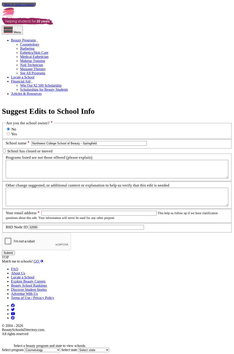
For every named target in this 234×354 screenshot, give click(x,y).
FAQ (14, 269)
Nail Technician (31, 65)
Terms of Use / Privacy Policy (32, 298)
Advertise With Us (24, 294)
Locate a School (22, 77)
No (13, 129)
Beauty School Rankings (29, 285)
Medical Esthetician (34, 57)
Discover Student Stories (29, 290)
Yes (14, 134)
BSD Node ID (17, 227)
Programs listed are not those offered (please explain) (49, 157)
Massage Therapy (33, 69)
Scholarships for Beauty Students (44, 89)
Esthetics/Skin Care (34, 53)
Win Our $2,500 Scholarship (40, 85)
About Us (18, 273)
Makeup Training (32, 61)
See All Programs (32, 73)
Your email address (21, 213)
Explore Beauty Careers (28, 281)
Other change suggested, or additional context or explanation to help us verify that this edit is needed (87, 185)
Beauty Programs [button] (23, 40)
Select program (13, 350)
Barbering (27, 48)
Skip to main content (19, 4)
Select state (69, 350)
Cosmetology (29, 44)
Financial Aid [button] (20, 81)
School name (16, 143)
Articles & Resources (26, 94)
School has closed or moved (30, 151)
